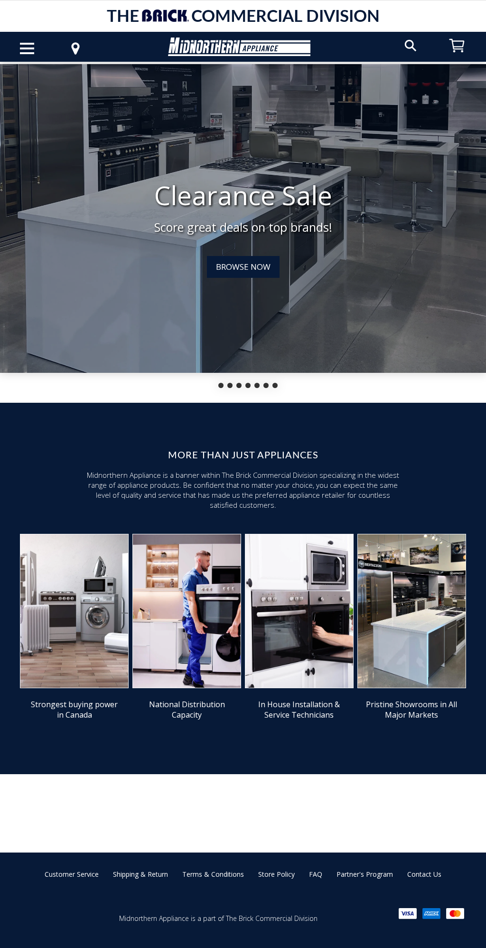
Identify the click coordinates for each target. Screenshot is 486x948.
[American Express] (431, 914)
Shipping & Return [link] (140, 874)
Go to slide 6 (266, 385)
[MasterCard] (455, 914)
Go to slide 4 (248, 385)
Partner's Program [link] (364, 874)
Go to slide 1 (220, 385)
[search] (410, 45)
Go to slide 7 (275, 385)
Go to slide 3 (239, 385)
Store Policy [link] (276, 874)
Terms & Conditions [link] (213, 874)
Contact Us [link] (424, 874)
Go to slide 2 (230, 385)
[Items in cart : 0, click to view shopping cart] (457, 56)
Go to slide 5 (257, 385)
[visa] (407, 914)
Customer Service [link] (72, 874)
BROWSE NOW (243, 266)
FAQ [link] (315, 874)
